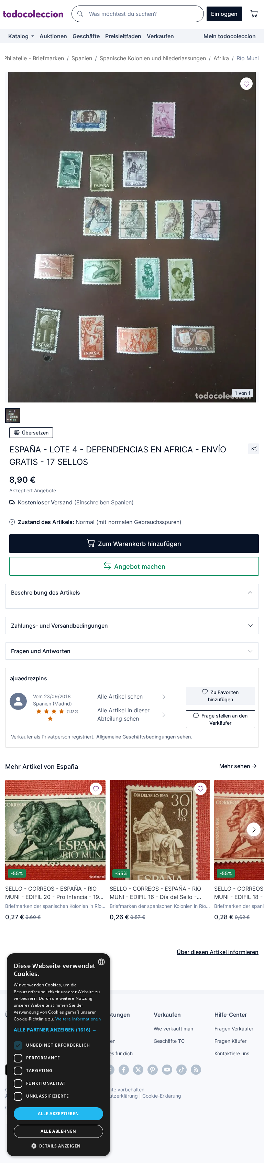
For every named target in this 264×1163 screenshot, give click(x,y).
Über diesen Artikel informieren (217, 952)
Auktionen (53, 36)
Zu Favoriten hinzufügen (223, 695)
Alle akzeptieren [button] (58, 1114)
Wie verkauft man (173, 1028)
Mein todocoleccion (230, 36)
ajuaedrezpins (28, 678)
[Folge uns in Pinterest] (152, 1070)
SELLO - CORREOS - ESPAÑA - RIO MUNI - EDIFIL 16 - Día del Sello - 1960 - (155, 893)
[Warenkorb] (254, 13)
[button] (132, 592)
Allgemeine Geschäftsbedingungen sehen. (144, 737)
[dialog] (58, 1054)
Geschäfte (86, 36)
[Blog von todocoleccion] (196, 1070)
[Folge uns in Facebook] (124, 1070)
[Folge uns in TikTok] (181, 1070)
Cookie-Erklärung (161, 1096)
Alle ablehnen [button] (58, 1131)
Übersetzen (35, 433)
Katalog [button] (19, 36)
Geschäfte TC (169, 1041)
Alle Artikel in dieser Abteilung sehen (123, 714)
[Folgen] (246, 83)
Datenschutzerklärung (113, 1096)
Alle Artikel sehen (120, 696)
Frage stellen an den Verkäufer (224, 719)
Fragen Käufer (230, 1041)
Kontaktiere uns (231, 1053)
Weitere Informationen (78, 1019)
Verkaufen (160, 36)
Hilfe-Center (230, 1014)
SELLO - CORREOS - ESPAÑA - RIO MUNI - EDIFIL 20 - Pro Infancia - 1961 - (55, 893)
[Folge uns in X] (138, 1070)
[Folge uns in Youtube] (167, 1070)
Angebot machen (139, 566)
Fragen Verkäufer (233, 1028)
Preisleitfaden (123, 36)
